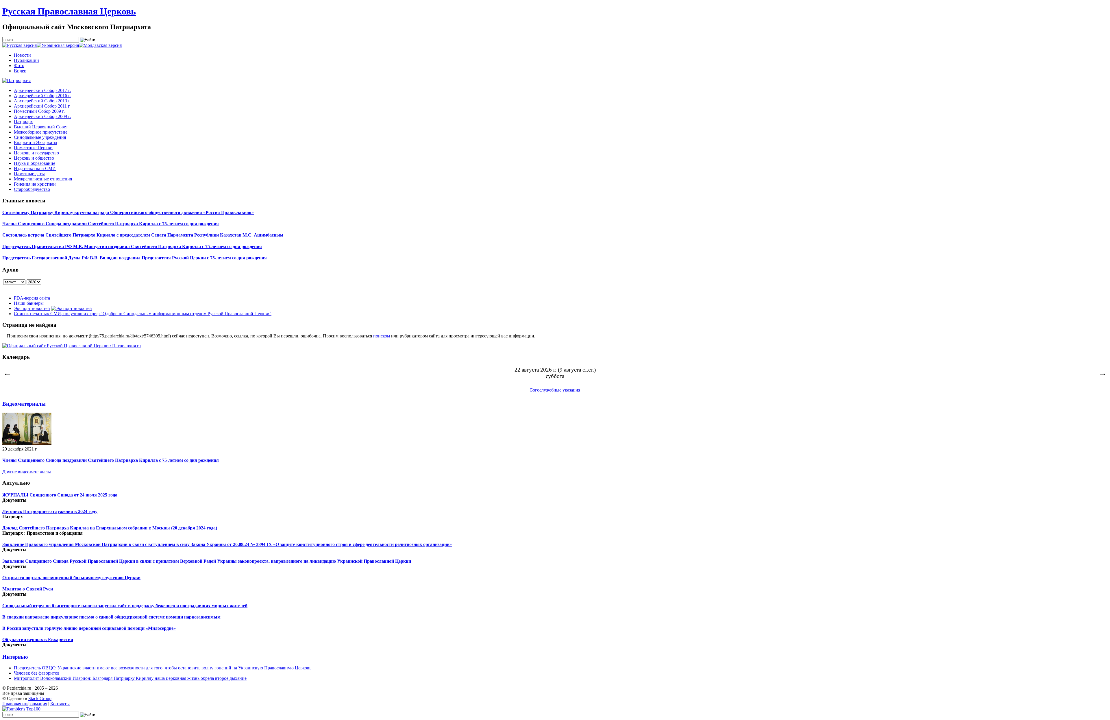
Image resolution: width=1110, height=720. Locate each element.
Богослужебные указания (555, 389)
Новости (22, 55)
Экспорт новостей (32, 308)
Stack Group (39, 698)
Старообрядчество (32, 189)
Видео (20, 70)
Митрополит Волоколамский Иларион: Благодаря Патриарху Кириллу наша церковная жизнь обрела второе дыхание (130, 678)
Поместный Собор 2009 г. (39, 111)
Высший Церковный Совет (41, 126)
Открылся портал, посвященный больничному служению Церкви (71, 577)
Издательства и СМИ (35, 168)
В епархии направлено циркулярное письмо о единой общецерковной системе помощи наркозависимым (111, 616)
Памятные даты (29, 173)
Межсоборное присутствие (40, 132)
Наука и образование (34, 163)
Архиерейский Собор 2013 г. (42, 100)
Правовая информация (24, 703)
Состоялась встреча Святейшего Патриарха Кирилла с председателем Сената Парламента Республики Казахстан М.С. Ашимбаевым (142, 234)
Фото (19, 65)
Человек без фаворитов (37, 673)
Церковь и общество (34, 158)
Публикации (26, 60)
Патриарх (23, 121)
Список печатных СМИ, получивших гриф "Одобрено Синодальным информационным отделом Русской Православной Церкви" (142, 313)
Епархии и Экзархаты (35, 142)
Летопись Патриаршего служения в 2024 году (49, 511)
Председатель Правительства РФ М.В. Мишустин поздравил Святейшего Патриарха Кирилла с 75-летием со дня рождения (132, 246)
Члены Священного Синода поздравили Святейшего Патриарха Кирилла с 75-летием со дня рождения (110, 223)
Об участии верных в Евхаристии (37, 639)
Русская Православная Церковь (69, 11)
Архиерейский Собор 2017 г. (42, 90)
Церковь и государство (36, 152)
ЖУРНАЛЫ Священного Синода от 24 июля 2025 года (59, 494)
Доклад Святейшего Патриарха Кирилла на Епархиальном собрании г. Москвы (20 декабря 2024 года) (109, 527)
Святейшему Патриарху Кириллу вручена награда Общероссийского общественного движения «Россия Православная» (128, 212)
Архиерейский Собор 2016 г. (42, 95)
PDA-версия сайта (32, 298)
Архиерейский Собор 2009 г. (42, 116)
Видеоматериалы (24, 404)
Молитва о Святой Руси (27, 588)
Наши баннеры (29, 303)
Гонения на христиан (35, 184)
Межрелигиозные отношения (43, 178)
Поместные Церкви (33, 147)
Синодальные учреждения (40, 137)
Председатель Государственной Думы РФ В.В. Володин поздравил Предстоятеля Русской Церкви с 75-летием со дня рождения (134, 257)
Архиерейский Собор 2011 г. (42, 106)
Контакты (60, 703)
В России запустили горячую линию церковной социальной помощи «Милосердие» (89, 628)
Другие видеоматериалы (26, 471)
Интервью (15, 657)
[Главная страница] (16, 80)
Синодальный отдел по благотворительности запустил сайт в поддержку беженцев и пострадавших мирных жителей (124, 605)
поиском (381, 335)
